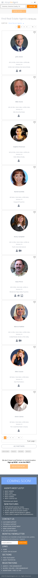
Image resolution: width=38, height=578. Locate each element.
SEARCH (31, 6)
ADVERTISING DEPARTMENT (12, 526)
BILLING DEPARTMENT (10, 531)
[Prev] (16, 26)
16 (32, 27)
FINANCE (13, 451)
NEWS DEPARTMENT (9, 528)
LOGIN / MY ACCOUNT (10, 551)
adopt (19, 44)
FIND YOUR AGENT (9, 558)
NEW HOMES (5, 451)
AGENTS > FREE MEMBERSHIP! (12, 566)
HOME (5, 549)
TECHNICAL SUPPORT (9, 524)
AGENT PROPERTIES (9, 560)
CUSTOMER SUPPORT (9, 522)
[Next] (35, 26)
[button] (30, 2)
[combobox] (19, 441)
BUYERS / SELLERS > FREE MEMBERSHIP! (15, 568)
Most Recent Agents (15, 23)
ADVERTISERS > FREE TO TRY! (12, 570)
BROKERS (21, 451)
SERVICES (28, 451)
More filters (18, 11)
